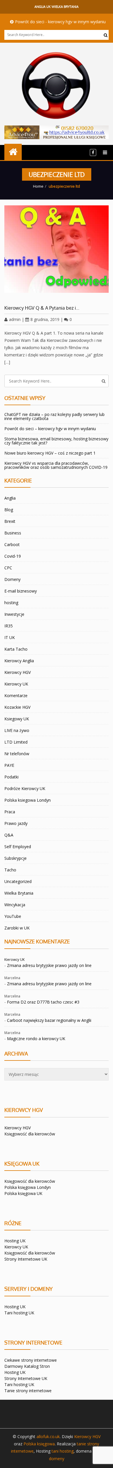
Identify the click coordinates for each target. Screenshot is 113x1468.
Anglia (10, 498)
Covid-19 (12, 556)
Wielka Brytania (18, 893)
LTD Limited (16, 742)
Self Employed (17, 846)
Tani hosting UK (19, 1313)
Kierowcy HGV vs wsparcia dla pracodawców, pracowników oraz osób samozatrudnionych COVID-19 (55, 465)
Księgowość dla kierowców (29, 1134)
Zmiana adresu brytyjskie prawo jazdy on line (49, 965)
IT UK (9, 637)
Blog (8, 509)
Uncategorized (18, 881)
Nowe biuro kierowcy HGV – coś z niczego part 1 (50, 453)
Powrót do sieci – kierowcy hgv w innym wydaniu (50, 428)
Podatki (11, 777)
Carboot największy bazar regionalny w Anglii (49, 1020)
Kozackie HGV (17, 707)
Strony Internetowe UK (25, 1259)
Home (38, 186)
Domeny (12, 579)
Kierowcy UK (16, 684)
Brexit (9, 521)
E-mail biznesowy (20, 591)
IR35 (8, 626)
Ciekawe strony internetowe (30, 1360)
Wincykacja (14, 904)
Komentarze (16, 695)
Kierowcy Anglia (19, 660)
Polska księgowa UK (23, 1193)
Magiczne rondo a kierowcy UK (36, 1038)
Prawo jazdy (16, 823)
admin (15, 319)
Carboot (12, 544)
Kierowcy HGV (17, 672)
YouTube (12, 916)
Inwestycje (14, 614)
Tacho (10, 870)
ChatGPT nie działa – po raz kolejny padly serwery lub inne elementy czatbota (54, 416)
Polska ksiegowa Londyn (27, 800)
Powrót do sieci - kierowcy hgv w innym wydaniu (52, 21)
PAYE (9, 765)
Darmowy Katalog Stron (27, 1366)
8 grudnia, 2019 (44, 319)
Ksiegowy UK (16, 719)
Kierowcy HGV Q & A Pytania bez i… (41, 308)
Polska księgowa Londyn (27, 1187)
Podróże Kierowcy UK (24, 788)
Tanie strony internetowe (28, 1390)
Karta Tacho (16, 649)
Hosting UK (14, 1240)
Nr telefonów (16, 753)
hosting (11, 602)
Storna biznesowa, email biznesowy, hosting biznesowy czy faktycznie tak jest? (56, 441)
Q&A (8, 835)
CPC (8, 567)
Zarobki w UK (17, 928)
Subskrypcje (15, 858)
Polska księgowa (39, 1444)
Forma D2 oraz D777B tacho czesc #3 (43, 1002)
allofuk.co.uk (48, 1436)
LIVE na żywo (16, 730)
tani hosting (63, 1451)
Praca (9, 811)
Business (12, 533)
